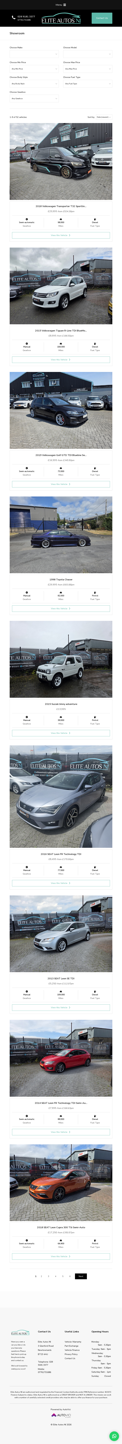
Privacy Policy (71, 1354)
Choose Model (70, 47)
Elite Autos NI (61, 18)
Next (81, 1276)
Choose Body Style (19, 77)
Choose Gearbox (17, 92)
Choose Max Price (71, 62)
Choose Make (16, 47)
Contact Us (70, 1358)
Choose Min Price (18, 62)
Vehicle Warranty (73, 1341)
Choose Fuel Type (71, 77)
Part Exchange (71, 1346)
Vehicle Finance (72, 1350)
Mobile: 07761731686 (44, 1371)
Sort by (91, 117)
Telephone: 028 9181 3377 (45, 1363)
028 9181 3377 (26, 16)
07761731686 (24, 20)
